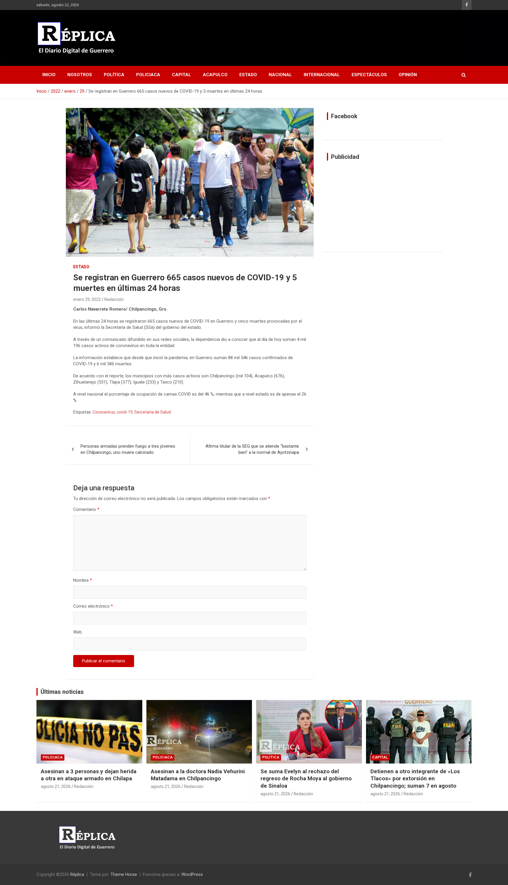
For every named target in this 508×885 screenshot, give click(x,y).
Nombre (82, 580)
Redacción (114, 299)
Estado (248, 74)
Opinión (408, 74)
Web (77, 632)
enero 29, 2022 (87, 299)
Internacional (322, 74)
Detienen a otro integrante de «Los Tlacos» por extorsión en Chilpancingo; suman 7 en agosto (415, 778)
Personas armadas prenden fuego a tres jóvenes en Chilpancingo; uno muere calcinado (128, 449)
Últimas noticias (62, 691)
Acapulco (215, 74)
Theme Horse (124, 874)
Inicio (49, 74)
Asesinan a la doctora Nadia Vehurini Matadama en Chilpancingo (198, 775)
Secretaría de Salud (152, 412)
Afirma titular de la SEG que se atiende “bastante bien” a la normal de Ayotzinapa (252, 449)
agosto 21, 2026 (56, 786)
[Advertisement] (382, 206)
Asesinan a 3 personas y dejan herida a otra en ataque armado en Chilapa (88, 775)
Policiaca (148, 74)
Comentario (86, 509)
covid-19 (125, 412)
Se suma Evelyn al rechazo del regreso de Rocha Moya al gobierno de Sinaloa (306, 778)
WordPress (192, 874)
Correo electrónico (93, 606)
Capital (181, 74)
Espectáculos (369, 74)
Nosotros (79, 74)
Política (114, 74)
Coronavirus (104, 412)
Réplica (77, 874)
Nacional (280, 74)
